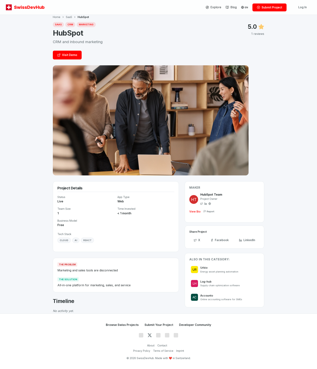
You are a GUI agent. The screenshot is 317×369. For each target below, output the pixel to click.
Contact (162, 345)
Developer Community (195, 325)
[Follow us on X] (150, 335)
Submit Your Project (159, 325)
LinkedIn (249, 240)
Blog (233, 7)
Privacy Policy (141, 350)
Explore (215, 7)
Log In (302, 7)
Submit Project (272, 7)
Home (56, 17)
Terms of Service (163, 350)
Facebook (222, 240)
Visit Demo (69, 55)
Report (210, 211)
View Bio (195, 211)
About (150, 345)
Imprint (180, 350)
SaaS (69, 17)
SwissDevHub (29, 7)
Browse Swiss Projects (122, 325)
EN (246, 7)
